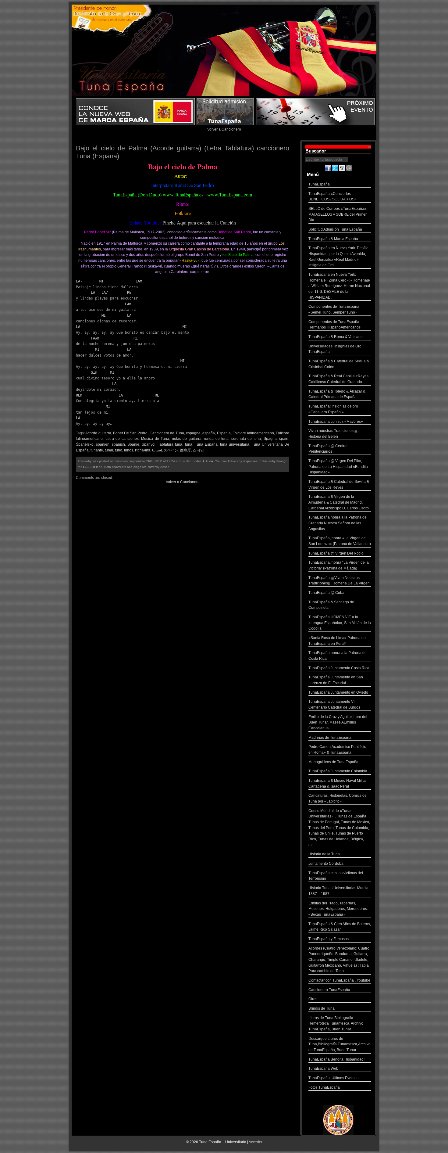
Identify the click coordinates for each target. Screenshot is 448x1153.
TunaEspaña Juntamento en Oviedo (338, 692)
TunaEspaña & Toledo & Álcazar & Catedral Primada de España (336, 394)
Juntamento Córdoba (325, 863)
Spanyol (148, 444)
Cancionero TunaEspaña (329, 990)
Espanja (224, 433)
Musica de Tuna (155, 438)
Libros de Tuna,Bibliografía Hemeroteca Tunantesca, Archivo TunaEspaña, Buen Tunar (335, 1023)
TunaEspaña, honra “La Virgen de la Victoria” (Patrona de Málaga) (338, 565)
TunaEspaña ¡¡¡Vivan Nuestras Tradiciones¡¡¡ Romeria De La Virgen (339, 581)
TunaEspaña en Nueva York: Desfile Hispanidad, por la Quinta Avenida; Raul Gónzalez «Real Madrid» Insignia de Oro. (338, 256)
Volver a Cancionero (224, 129)
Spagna (270, 438)
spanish (118, 444)
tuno (118, 450)
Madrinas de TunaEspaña (329, 737)
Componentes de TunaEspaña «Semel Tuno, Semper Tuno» (333, 309)
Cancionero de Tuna (167, 433)
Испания (142, 450)
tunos (128, 450)
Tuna (209, 461)
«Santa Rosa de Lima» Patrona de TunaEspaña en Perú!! (337, 641)
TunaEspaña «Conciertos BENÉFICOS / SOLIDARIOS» (332, 197)
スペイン (171, 450)
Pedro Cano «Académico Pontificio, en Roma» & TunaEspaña (337, 750)
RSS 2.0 (89, 467)
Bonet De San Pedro (130, 433)
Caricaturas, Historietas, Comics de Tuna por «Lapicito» (337, 798)
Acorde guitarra (98, 433)
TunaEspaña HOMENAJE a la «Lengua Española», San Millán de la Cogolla (339, 622)
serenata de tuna (246, 438)
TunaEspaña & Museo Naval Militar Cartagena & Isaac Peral (337, 783)
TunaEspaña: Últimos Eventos (333, 1078)
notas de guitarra (186, 438)
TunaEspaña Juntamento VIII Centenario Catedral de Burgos (334, 704)
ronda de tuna (216, 438)
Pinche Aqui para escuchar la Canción (199, 222)
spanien (102, 444)
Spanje (133, 444)
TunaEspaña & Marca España (333, 239)
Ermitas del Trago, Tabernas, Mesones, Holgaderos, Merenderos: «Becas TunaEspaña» (338, 909)
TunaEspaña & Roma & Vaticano (335, 337)
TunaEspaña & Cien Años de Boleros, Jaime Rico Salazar (339, 927)
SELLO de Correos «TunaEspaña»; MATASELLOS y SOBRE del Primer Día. (337, 214)
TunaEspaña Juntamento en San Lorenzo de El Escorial (335, 680)
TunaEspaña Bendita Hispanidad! (336, 1059)
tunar (109, 450)
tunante (97, 450)
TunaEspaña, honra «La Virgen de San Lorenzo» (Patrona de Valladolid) (339, 541)
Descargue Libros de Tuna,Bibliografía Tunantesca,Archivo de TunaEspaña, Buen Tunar (339, 1044)
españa (208, 433)
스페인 (198, 450)
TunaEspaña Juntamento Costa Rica (338, 668)
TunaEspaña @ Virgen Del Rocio (336, 553)
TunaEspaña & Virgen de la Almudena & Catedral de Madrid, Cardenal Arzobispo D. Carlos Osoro (338, 502)
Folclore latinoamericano (253, 433)
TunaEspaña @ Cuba (326, 593)
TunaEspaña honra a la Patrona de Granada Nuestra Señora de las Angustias (337, 523)
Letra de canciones (122, 438)
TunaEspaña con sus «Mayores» (335, 421)
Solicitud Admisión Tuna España (335, 229)
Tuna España (206, 444)
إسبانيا (157, 450)
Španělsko (85, 444)
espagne (193, 433)
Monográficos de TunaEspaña (333, 762)
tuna (188, 444)
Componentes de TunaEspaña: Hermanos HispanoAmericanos (334, 325)
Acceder (255, 1142)
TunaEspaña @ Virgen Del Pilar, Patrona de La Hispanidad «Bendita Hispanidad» (338, 466)
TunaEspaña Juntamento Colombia (337, 771)
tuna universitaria (234, 444)
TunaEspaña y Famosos (328, 939)
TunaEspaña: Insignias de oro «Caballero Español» (333, 409)
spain (283, 438)
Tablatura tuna (170, 444)
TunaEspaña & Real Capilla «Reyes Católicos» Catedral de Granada (338, 379)
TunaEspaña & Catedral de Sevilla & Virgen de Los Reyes (338, 485)
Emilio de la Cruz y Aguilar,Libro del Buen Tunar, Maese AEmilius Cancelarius (337, 722)
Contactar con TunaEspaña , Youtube (339, 980)
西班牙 (185, 450)
